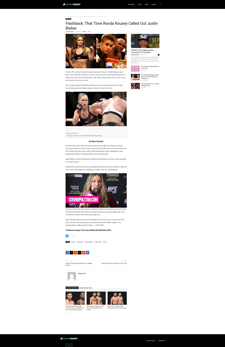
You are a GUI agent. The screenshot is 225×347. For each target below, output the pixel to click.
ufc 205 (105, 242)
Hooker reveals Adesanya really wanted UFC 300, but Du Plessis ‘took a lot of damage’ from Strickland (75, 308)
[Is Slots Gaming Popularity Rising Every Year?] (135, 69)
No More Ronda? (72, 133)
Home (67, 16)
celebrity (73, 242)
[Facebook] (67, 252)
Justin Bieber (80, 242)
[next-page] (69, 313)
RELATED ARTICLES (72, 288)
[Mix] (83, 252)
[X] (71, 252)
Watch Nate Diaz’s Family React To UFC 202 (114, 263)
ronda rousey (98, 242)
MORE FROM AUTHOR (86, 288)
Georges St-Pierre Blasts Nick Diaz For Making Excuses (79, 264)
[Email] (79, 252)
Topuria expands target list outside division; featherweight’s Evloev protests (95, 308)
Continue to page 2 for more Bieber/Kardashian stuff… (84, 136)
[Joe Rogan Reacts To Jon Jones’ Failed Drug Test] (135, 86)
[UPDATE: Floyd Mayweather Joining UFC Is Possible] (145, 41)
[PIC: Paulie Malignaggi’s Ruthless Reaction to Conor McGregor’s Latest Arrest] (135, 77)
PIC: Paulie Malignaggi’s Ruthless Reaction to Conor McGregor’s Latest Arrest (150, 76)
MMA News (73, 16)
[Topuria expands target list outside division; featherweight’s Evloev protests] (96, 298)
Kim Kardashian (89, 242)
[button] (160, 4)
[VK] (87, 252)
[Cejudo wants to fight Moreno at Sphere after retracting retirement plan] (117, 298)
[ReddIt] (75, 252)
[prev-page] (67, 313)
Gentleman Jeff (135, 54)
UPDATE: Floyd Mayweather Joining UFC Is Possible (142, 51)
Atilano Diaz (70, 31)
